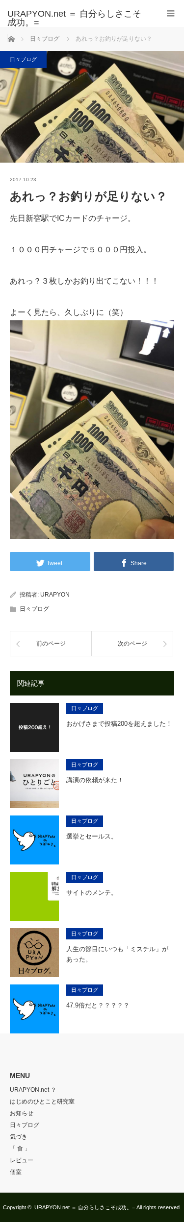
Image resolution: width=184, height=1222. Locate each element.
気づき (18, 1136)
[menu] (170, 13)
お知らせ (21, 1113)
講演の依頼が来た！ (95, 780)
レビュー (21, 1160)
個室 (16, 1172)
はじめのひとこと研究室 (42, 1101)
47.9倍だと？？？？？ (98, 1005)
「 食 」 (20, 1148)
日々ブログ (23, 59)
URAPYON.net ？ (33, 1089)
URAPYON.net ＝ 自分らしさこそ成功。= (84, 1207)
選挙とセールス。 (91, 836)
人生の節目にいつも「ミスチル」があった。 (117, 954)
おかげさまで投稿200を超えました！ (119, 723)
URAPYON (55, 594)
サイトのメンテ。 (91, 892)
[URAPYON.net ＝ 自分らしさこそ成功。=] (77, 18)
